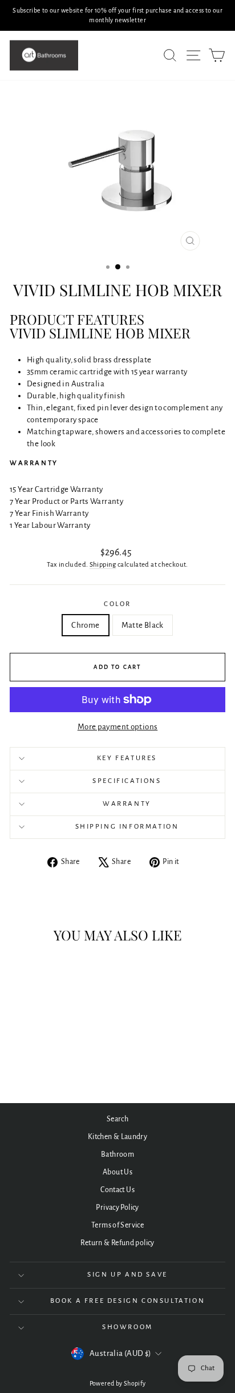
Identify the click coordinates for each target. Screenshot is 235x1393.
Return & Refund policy (117, 1243)
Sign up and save (127, 1274)
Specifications (126, 781)
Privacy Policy (117, 1208)
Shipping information (127, 826)
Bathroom (117, 1154)
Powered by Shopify (118, 1383)
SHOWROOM (127, 1327)
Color (117, 604)
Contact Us (117, 1190)
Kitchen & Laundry (117, 1137)
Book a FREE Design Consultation (127, 1301)
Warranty (127, 803)
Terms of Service (117, 1225)
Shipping (103, 564)
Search (117, 1119)
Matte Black (142, 625)
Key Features (127, 758)
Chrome (85, 625)
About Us (117, 1172)
